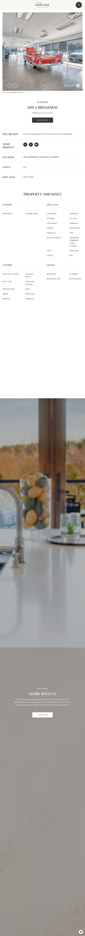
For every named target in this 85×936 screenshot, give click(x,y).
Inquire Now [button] (42, 120)
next (15, 85)
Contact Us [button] (42, 715)
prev (10, 85)
